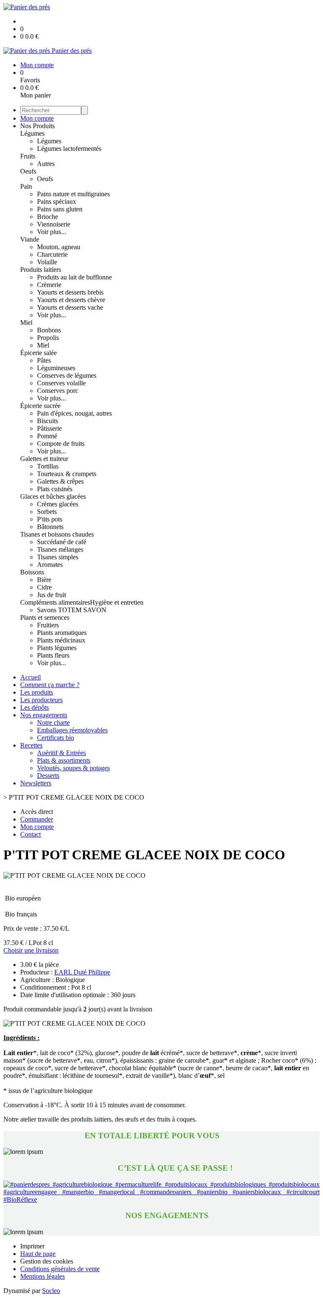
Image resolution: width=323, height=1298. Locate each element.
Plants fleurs (53, 655)
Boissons (32, 572)
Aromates (50, 564)
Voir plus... (51, 231)
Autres (46, 163)
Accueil (30, 677)
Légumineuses (56, 367)
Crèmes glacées (57, 504)
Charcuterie (52, 254)
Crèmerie (49, 284)
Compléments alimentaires (55, 602)
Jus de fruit (51, 594)
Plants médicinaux (61, 640)
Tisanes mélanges (60, 549)
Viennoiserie (53, 224)
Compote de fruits (61, 443)
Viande (29, 239)
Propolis (48, 337)
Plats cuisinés (54, 488)
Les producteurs (41, 699)
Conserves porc (57, 390)
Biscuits (47, 420)
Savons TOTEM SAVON (71, 609)
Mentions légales (42, 1276)
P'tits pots (49, 519)
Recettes (31, 745)
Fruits (27, 156)
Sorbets (47, 511)
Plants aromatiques (62, 632)
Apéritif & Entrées (61, 752)
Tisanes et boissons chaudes (57, 534)
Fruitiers (48, 625)
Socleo (51, 1290)
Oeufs (28, 171)
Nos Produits (37, 125)
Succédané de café (61, 541)
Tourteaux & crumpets (66, 473)
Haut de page (38, 1253)
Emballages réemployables (72, 730)
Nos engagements (43, 715)
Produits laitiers (40, 269)
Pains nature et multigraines (73, 193)
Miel (26, 322)
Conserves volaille (61, 383)
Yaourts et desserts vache (70, 307)
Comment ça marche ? (49, 684)
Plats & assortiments (63, 760)
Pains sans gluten (59, 209)
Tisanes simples (57, 557)
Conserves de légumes (66, 375)
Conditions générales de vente (60, 1268)
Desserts (48, 775)
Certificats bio (55, 737)
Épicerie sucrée (40, 405)
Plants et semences (44, 617)
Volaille (47, 262)
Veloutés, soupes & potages (73, 767)
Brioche (47, 216)
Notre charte (53, 722)
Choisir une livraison (30, 950)
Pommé (47, 436)
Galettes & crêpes (60, 481)
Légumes (32, 133)
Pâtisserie (49, 428)
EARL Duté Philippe (82, 972)
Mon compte (37, 118)
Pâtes (44, 360)
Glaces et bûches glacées (53, 496)
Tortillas (47, 466)
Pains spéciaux (56, 201)
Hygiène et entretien (116, 602)
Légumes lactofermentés (69, 148)
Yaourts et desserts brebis (70, 292)
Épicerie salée (38, 352)
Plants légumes (57, 647)
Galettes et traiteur (44, 458)
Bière (44, 579)
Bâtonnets (50, 526)
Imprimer (32, 1246)
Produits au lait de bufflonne (74, 277)
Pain (26, 186)
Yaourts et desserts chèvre (71, 299)
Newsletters (35, 783)
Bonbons (49, 330)
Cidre (44, 587)
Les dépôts (34, 707)
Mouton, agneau (58, 246)
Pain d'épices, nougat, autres (74, 413)
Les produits (36, 692)
